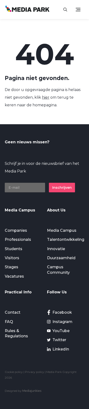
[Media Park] (27, 9)
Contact (12, 312)
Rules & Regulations (16, 333)
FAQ (9, 321)
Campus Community (58, 269)
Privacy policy (34, 372)
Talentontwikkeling (65, 239)
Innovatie (56, 249)
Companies (16, 230)
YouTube (61, 330)
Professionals (18, 239)
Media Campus (61, 230)
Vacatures (14, 276)
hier (45, 97)
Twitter (59, 340)
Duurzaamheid (61, 258)
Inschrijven (62, 187)
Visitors (12, 258)
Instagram (62, 321)
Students (13, 249)
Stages (11, 267)
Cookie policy (14, 372)
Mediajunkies (31, 391)
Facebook (62, 312)
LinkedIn (60, 349)
